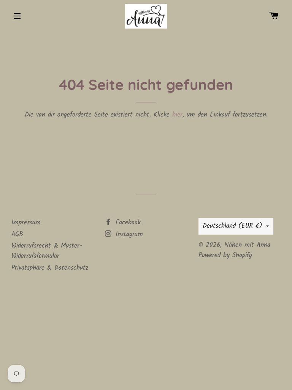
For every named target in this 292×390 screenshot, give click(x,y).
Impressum (26, 222)
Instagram (128, 234)
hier (177, 115)
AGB (17, 234)
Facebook (127, 222)
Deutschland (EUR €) (232, 226)
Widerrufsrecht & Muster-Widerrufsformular (47, 251)
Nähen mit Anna (247, 245)
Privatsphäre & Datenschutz (49, 268)
